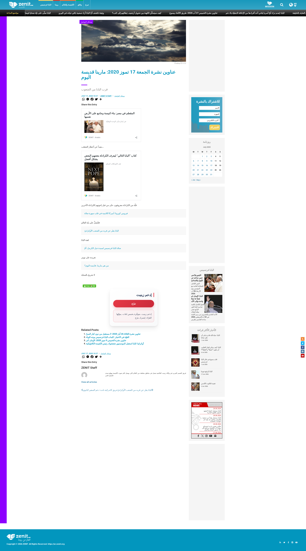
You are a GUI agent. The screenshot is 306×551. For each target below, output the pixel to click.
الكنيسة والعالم (68, 5)
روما (56, 5)
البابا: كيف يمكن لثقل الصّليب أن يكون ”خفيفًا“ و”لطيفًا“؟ (211, 348)
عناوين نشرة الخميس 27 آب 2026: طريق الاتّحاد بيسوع (163, 13)
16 (207, 165)
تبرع (87, 5)
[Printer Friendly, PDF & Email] (89, 286)
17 (211, 165)
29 (202, 175)
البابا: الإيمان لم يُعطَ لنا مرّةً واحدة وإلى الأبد (197, 298)
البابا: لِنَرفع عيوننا (206, 371)
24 (211, 170)
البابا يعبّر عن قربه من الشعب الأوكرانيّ (101, 230)
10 (211, 161)
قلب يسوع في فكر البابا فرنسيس (209, 360)
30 (207, 175)
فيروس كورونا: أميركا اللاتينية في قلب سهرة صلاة (106, 213)
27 (193, 175)
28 (198, 175)
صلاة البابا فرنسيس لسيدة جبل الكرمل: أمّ (102, 248)
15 (202, 165)
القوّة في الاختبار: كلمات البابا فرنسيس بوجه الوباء (107, 337)
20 (193, 170)
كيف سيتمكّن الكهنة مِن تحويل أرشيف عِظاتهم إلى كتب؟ (106, 13)
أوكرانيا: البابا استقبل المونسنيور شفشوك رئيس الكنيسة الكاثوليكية (115, 343)
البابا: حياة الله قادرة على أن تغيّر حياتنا (210, 336)
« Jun (193, 180)
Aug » (198, 180)
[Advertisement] (207, 56)
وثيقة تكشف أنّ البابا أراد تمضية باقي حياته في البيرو (51, 13)
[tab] (199, 404)
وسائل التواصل (86, 22)
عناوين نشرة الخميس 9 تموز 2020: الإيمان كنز (106, 340)
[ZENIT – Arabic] (23, 5)
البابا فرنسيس (45, 5)
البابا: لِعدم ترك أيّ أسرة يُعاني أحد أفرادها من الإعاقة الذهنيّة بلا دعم (224, 13)
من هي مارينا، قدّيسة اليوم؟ (96, 265)
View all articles (89, 382)
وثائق (80, 5)
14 (198, 165)
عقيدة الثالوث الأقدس (208, 383)
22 (202, 170)
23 (207, 170)
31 (211, 175)
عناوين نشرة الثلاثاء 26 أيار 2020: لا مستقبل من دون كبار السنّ (113, 334)
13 (193, 165)
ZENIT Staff (106, 96)
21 (198, 170)
